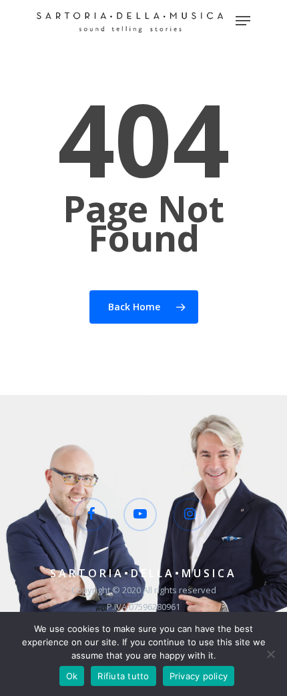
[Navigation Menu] (243, 20)
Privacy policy (199, 676)
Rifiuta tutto (123, 676)
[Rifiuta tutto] (270, 654)
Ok (72, 676)
